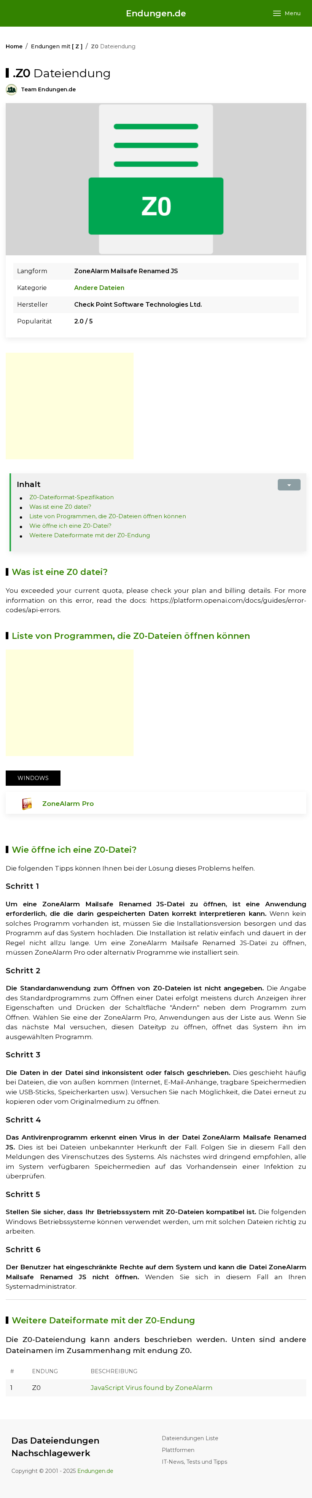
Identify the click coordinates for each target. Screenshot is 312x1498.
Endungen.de (156, 13)
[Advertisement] (70, 406)
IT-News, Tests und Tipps (194, 1461)
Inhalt (29, 484)
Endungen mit (57, 46)
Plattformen (178, 1450)
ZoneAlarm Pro (68, 803)
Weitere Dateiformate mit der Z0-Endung (89, 535)
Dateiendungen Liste (190, 1438)
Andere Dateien (99, 287)
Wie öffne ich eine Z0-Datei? (70, 525)
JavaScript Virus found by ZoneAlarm (152, 1387)
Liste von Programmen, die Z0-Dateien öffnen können (107, 516)
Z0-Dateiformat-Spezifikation (71, 497)
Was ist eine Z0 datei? (60, 506)
